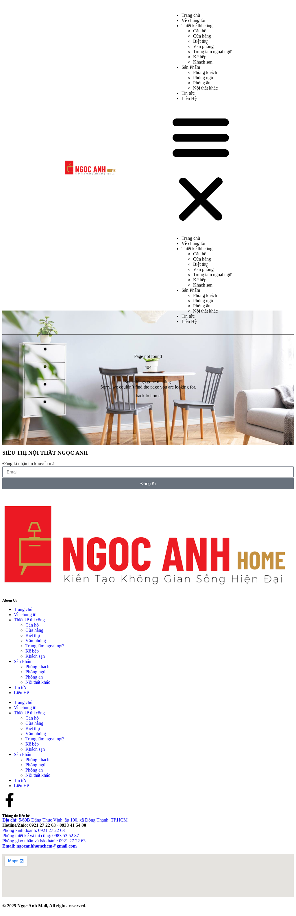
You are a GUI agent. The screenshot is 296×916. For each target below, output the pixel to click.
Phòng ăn (201, 82)
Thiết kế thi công (197, 25)
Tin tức (188, 316)
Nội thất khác (205, 88)
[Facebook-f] (9, 800)
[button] (201, 168)
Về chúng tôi (193, 243)
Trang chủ (191, 238)
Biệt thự (200, 41)
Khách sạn (202, 62)
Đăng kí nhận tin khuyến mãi (29, 463)
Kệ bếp (199, 56)
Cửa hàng (202, 36)
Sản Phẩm (191, 67)
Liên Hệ (189, 98)
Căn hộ (199, 30)
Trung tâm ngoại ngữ (212, 51)
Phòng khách (205, 72)
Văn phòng (203, 46)
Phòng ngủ (203, 77)
